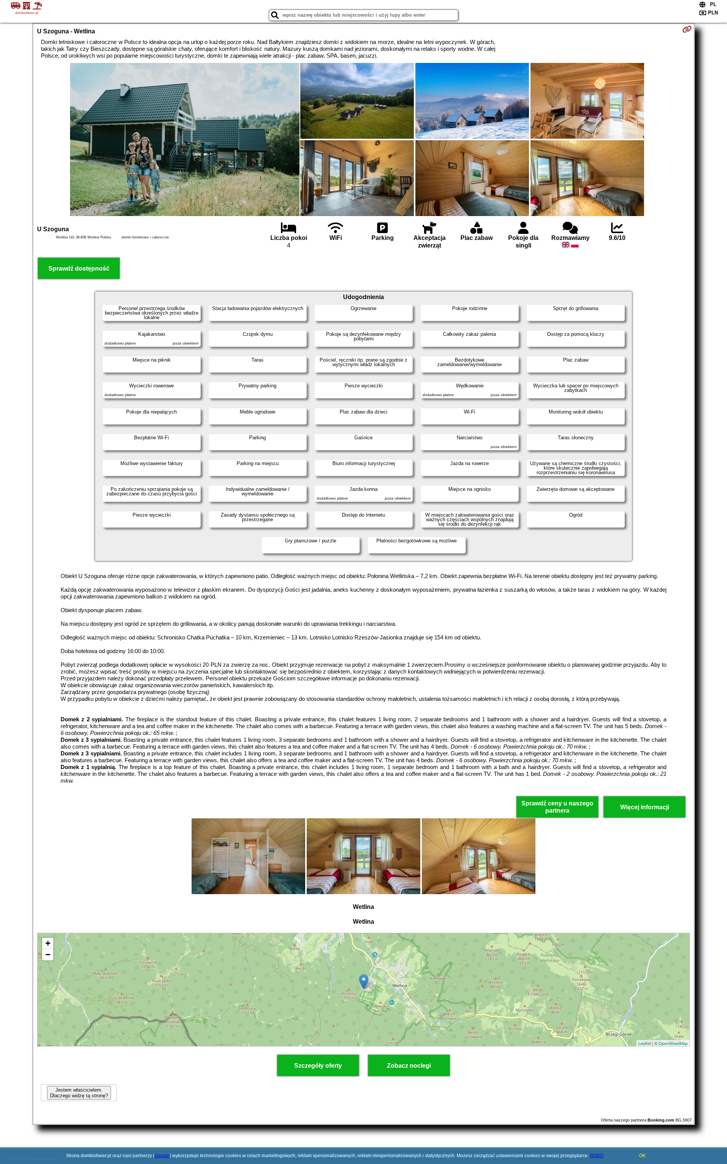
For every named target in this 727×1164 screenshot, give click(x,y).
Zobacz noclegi (409, 1065)
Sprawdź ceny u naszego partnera (557, 807)
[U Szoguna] (185, 140)
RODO (597, 1155)
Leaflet (644, 1043)
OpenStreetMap (673, 1043)
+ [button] (47, 943)
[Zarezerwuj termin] (687, 29)
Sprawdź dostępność (78, 268)
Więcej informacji (644, 807)
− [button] (47, 954)
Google (162, 1155)
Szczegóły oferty (318, 1065)
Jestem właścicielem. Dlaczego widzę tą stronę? (79, 1092)
